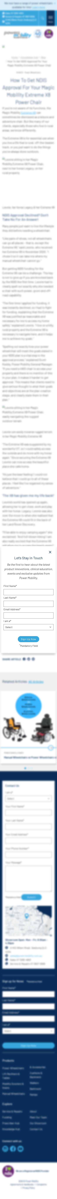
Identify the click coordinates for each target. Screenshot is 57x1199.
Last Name (9, 597)
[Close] (50, 552)
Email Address (11, 609)
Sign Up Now (28, 639)
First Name (10, 586)
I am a (7, 621)
